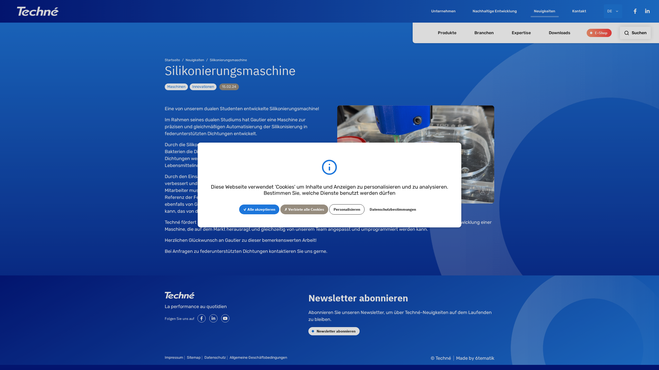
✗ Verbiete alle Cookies (304, 209)
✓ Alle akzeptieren (259, 209)
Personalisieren (347, 209)
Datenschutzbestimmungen (393, 209)
